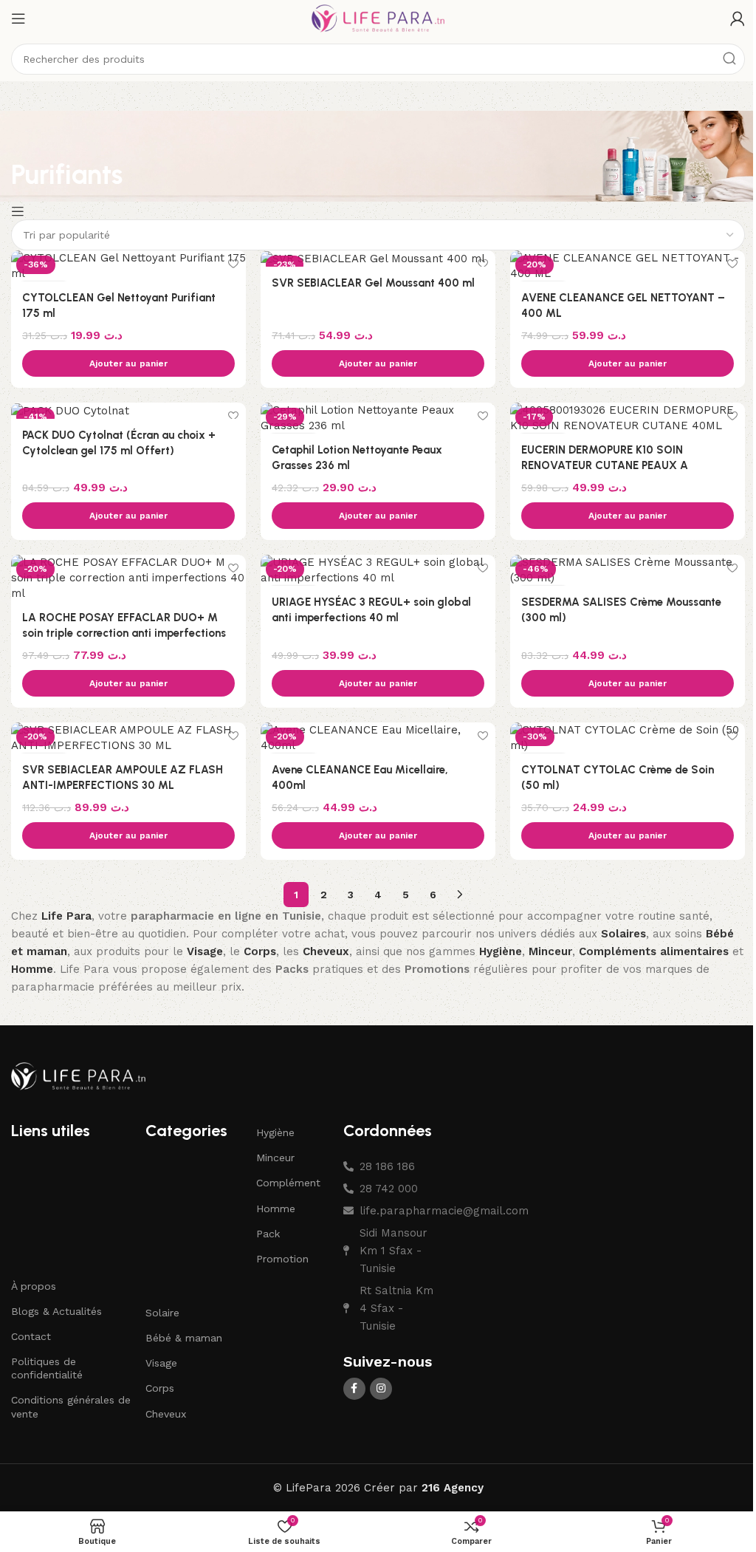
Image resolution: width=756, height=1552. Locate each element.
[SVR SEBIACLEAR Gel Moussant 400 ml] (378, 258)
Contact (31, 1336)
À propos (33, 1286)
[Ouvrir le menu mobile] (18, 18)
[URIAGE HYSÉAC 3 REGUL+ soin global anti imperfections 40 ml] (378, 570)
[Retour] (29, 140)
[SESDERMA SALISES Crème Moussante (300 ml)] (627, 570)
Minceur (275, 1157)
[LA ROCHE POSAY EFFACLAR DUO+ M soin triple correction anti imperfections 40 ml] (128, 578)
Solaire (162, 1313)
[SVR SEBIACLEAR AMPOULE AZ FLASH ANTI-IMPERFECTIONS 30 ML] (128, 737)
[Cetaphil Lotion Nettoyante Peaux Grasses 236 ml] (378, 418)
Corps (159, 1388)
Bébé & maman (183, 1338)
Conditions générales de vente (71, 1406)
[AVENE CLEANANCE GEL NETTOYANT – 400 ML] (627, 265)
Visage (161, 1363)
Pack (268, 1234)
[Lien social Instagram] (381, 1389)
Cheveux (165, 1414)
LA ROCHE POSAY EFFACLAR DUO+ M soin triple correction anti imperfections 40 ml (124, 633)
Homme (275, 1208)
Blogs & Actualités (56, 1311)
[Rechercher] (729, 59)
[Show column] (19, 211)
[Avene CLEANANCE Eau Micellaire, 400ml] (378, 737)
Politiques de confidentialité (47, 1368)
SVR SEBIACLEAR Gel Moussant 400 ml (373, 283)
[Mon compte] (737, 18)
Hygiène (275, 1132)
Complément (288, 1183)
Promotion (282, 1259)
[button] (128, 363)
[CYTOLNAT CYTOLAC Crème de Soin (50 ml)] (627, 737)
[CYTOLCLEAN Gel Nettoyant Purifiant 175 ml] (128, 265)
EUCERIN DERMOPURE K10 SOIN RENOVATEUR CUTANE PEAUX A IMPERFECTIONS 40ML (604, 465)
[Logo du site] (378, 17)
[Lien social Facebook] (354, 1389)
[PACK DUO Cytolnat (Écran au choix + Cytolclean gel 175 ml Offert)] (128, 411)
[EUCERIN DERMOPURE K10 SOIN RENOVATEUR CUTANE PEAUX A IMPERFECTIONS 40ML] (627, 418)
